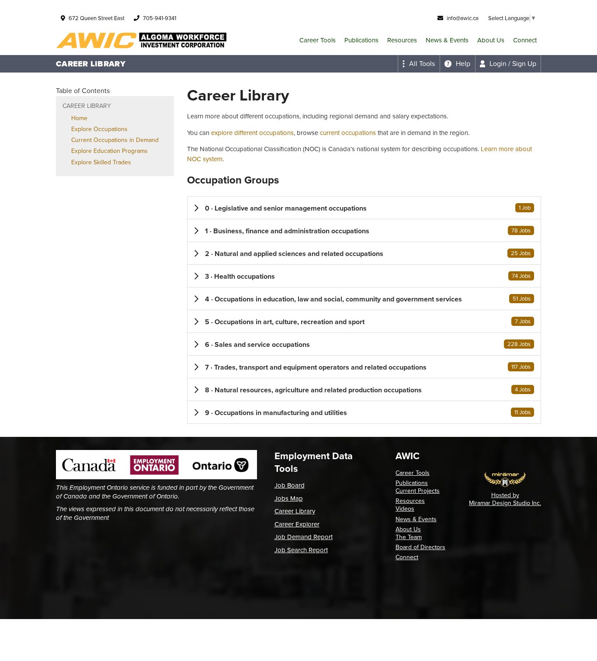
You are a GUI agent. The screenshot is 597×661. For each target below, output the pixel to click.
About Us (490, 40)
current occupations (348, 133)
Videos (405, 508)
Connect (525, 40)
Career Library (294, 511)
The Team (409, 537)
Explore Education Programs (109, 151)
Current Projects (418, 490)
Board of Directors (420, 547)
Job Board (289, 485)
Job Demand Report (303, 537)
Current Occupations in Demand (115, 140)
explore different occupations (252, 133)
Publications (361, 40)
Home (79, 118)
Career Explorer (296, 524)
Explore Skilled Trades (101, 162)
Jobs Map (288, 498)
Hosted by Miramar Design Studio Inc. (505, 499)
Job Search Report (301, 550)
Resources (402, 40)
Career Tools (317, 40)
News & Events (447, 40)
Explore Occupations (99, 129)
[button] (364, 208)
